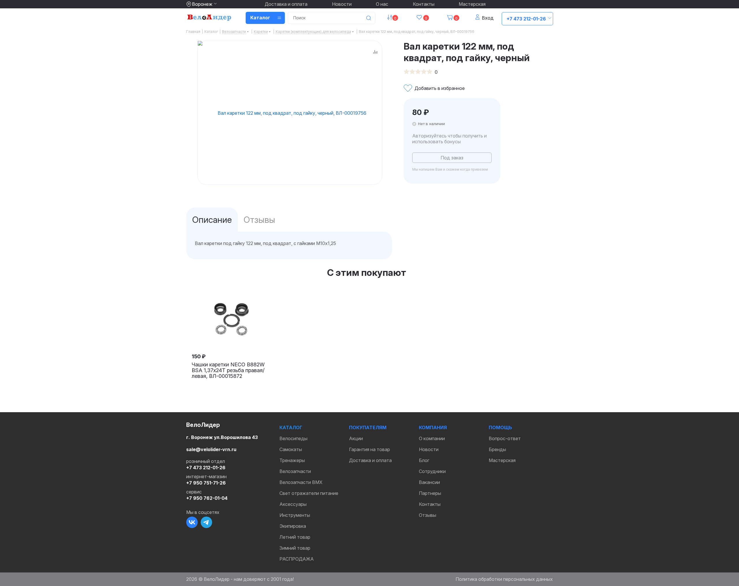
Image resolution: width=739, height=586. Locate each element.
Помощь (500, 427)
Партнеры (430, 493)
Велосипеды (293, 438)
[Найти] (368, 18)
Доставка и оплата (286, 4)
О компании (432, 438)
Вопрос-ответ (505, 438)
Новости (342, 4)
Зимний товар (294, 548)
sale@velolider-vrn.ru (211, 449)
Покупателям (368, 427)
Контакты (423, 4)
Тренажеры (292, 460)
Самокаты (290, 449)
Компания (433, 427)
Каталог (290, 427)
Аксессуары (293, 504)
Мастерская (472, 4)
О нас (382, 4)
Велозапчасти (295, 471)
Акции (356, 438)
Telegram (206, 522)
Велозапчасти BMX (300, 482)
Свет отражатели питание (308, 493)
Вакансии (429, 482)
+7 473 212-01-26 (526, 19)
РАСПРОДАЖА (296, 559)
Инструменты (294, 515)
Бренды (497, 449)
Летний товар (294, 537)
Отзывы (427, 515)
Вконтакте (192, 522)
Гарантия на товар (369, 449)
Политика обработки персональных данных (504, 579)
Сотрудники (432, 471)
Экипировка (292, 526)
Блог (424, 460)
